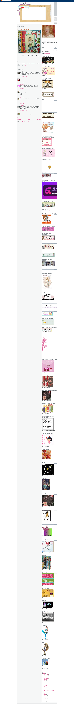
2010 (44, 673)
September (46, 678)
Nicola (43, 352)
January (45, 698)
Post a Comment (20, 117)
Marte (43, 348)
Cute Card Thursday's (31, 63)
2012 (44, 671)
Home (29, 119)
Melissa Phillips (45, 351)
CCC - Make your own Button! (49, 690)
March (45, 695)
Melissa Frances (45, 350)
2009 (44, 699)
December (46, 674)
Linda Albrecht (44, 345)
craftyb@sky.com (47, 53)
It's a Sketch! (46, 685)
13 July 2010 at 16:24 (23, 96)
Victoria (21, 105)
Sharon (21, 97)
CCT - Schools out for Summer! (24, 29)
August (45, 679)
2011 (44, 672)
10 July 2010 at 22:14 (23, 88)
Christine (43, 338)
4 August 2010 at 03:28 (24, 115)
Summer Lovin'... (47, 681)
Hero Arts (43, 341)
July (45, 680)
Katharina (43, 343)
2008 (44, 701)
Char (43, 337)
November (46, 675)
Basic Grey (44, 336)
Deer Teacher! (46, 684)
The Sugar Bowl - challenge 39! (49, 682)
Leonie (43, 344)
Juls (21, 77)
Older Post (39, 119)
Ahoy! (45, 686)
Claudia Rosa (44, 339)
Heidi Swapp (44, 340)
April (45, 694)
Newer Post (19, 119)
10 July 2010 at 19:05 (23, 82)
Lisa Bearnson (44, 346)
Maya (43, 349)
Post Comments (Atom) (26, 121)
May (45, 693)
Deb (20, 71)
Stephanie (22, 84)
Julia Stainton (44, 342)
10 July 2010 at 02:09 (23, 76)
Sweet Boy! (46, 687)
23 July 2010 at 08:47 (23, 110)
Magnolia (43, 347)
